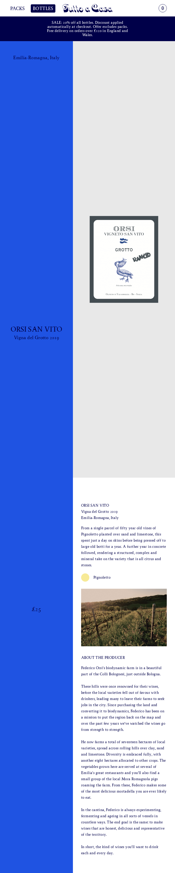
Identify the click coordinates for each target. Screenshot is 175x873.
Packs (17, 8)
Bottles (43, 8)
